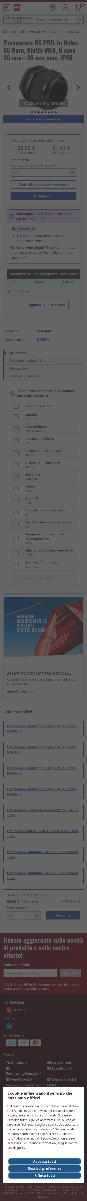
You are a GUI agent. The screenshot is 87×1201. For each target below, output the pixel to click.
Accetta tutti (44, 1161)
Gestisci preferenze (44, 1168)
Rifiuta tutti (44, 1175)
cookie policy (16, 1148)
